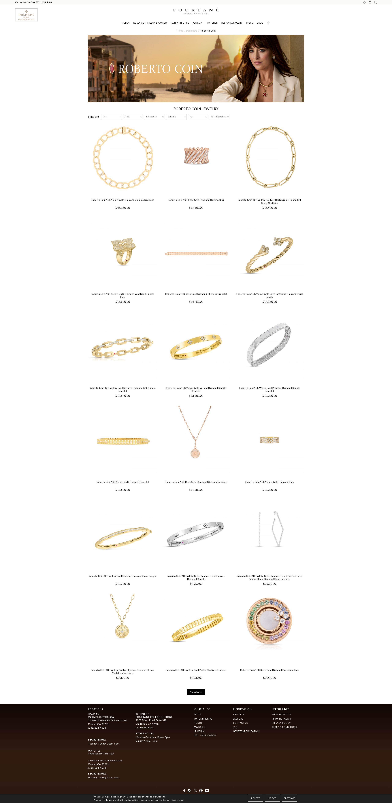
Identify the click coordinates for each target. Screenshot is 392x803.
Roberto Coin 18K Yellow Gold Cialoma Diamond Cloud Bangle (122, 576)
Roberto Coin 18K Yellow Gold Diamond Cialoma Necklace (122, 199)
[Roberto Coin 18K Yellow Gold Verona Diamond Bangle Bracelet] (196, 346)
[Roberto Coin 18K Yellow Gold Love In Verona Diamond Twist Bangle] (269, 252)
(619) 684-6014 (144, 727)
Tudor (198, 723)
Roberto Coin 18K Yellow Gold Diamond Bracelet (122, 482)
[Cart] (369, 2)
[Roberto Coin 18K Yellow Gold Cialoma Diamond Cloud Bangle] (122, 534)
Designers (191, 30)
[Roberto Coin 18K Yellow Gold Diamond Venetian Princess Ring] (122, 252)
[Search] (268, 22)
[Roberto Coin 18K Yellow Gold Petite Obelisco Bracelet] (196, 628)
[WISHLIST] (364, 2)
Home (179, 30)
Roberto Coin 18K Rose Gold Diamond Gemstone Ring (269, 670)
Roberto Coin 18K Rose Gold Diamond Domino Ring (196, 199)
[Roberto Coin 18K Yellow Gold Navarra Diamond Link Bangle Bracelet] (122, 346)
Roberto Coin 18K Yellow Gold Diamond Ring (269, 482)
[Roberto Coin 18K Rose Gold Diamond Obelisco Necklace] (196, 440)
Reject (272, 798)
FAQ (235, 727)
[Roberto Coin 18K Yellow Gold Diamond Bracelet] (122, 440)
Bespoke (238, 718)
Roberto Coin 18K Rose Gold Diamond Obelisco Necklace (196, 482)
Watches (212, 22)
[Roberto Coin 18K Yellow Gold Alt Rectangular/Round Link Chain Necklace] (269, 158)
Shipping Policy (282, 714)
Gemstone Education (246, 731)
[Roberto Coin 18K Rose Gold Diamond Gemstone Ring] (269, 628)
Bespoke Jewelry (231, 22)
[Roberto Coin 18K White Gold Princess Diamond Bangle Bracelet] (269, 346)
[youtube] (207, 791)
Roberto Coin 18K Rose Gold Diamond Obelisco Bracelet (196, 293)
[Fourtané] (196, 10)
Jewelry (198, 22)
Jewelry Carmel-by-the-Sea (101, 715)
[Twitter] (195, 791)
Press (249, 22)
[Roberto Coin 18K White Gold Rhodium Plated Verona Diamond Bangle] (196, 534)
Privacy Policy (281, 723)
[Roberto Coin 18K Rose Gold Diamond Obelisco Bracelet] (196, 252)
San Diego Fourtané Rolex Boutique (154, 715)
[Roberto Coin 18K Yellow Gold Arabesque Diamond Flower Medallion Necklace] (122, 628)
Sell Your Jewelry (205, 735)
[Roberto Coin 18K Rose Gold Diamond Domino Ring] (196, 158)
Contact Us (240, 723)
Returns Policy (281, 718)
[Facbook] (184, 791)
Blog (260, 22)
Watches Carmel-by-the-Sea (101, 752)
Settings (289, 798)
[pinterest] (201, 791)
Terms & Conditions (284, 727)
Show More (196, 692)
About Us (239, 714)
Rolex (125, 22)
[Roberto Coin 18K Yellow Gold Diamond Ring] (269, 440)
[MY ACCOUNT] (375, 2)
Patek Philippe (180, 22)
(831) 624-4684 (44, 2)
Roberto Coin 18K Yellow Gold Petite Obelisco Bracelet (196, 670)
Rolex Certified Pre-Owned (150, 22)
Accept (255, 798)
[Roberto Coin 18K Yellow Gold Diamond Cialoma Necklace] (122, 158)
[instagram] (189, 791)
